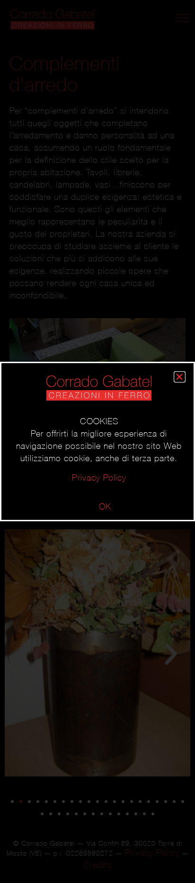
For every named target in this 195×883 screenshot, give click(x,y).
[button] (179, 377)
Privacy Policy (99, 477)
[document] (97, 441)
